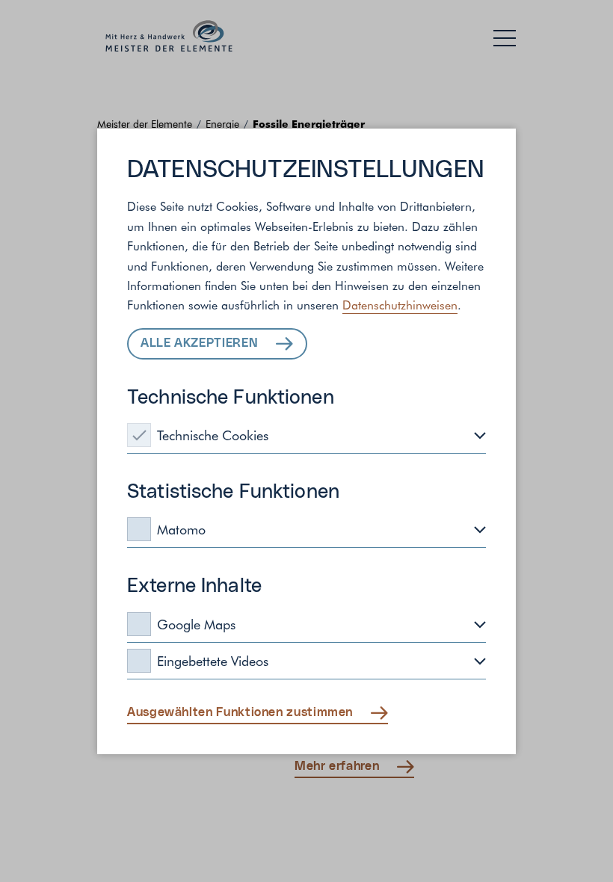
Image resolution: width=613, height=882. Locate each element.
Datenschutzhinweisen (400, 304)
